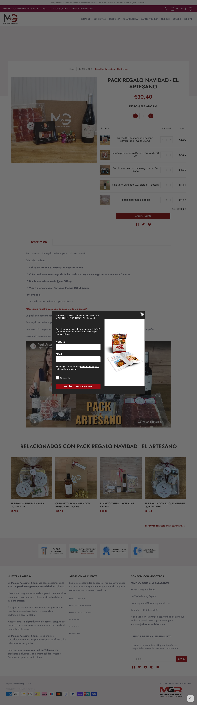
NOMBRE (60, 342)
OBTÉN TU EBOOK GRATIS (78, 386)
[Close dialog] (141, 313)
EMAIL (59, 354)
